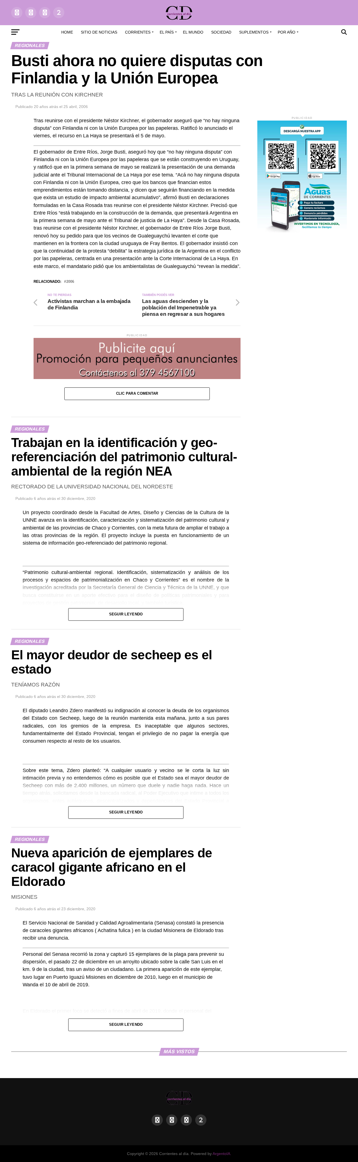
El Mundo (193, 32)
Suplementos (253, 32)
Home (67, 32)
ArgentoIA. (222, 1153)
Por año (286, 32)
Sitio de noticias (99, 32)
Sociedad (221, 32)
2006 (70, 282)
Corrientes (137, 32)
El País (167, 32)
